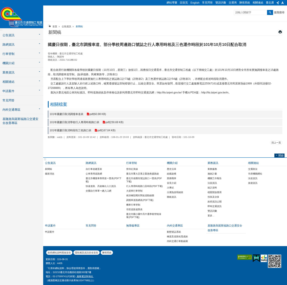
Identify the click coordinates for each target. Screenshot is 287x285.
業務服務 (212, 169)
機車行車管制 (133, 204)
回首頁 (184, 2)
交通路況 (252, 169)
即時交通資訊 (215, 206)
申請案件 (50, 225)
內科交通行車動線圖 (177, 241)
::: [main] (49, 25)
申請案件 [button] (8, 91)
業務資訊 (213, 163)
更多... (211, 215)
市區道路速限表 (134, 209)
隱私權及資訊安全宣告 (86, 252)
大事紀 (170, 187)
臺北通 (270, 2)
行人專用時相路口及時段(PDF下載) (144, 186)
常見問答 (207, 2)
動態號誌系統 (174, 231)
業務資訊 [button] (8, 72)
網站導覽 (172, 2)
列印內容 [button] (280, 32)
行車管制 (131, 163)
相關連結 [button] (8, 81)
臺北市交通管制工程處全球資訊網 (21, 16)
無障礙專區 (133, 225)
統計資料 (212, 187)
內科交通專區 (175, 225)
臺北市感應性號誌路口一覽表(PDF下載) (144, 180)
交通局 (233, 2)
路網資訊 (91, 163)
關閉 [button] (278, 3)
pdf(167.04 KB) (106, 130)
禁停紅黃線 (132, 169)
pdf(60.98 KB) (98, 114)
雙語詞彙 (220, 2)
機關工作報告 (215, 178)
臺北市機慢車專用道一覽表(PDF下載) (103, 180)
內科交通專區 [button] (11, 109)
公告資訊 (66, 26)
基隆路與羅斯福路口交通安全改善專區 (20, 121)
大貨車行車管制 (134, 190)
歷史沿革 (171, 169)
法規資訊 (212, 183)
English (195, 2)
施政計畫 (212, 173)
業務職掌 (171, 178)
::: (3, 1)
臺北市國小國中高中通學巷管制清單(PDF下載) (143, 216)
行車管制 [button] (8, 54)
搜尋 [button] (270, 12)
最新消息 (49, 173)
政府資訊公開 (215, 201)
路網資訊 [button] (8, 44)
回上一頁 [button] (276, 142)
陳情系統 (244, 2)
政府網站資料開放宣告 (59, 252)
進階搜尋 (279, 12)
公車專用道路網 (94, 173)
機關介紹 (172, 163)
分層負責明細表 (175, 192)
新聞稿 (79, 26)
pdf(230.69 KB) (114, 122)
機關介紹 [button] (8, 63)
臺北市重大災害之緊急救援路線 (142, 173)
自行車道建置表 (94, 169)
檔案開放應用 (215, 192)
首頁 (54, 26)
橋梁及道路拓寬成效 (177, 236)
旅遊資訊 (252, 183)
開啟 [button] (281, 155)
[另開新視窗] (244, 257)
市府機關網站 (255, 173)
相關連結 (258, 2)
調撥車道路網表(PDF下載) (139, 200)
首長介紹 (171, 183)
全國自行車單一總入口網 (98, 190)
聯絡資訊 (171, 197)
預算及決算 (213, 197)
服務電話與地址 (85, 276)
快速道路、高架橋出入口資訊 (101, 186)
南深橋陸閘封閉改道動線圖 (140, 195)
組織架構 (171, 173)
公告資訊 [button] (8, 35)
